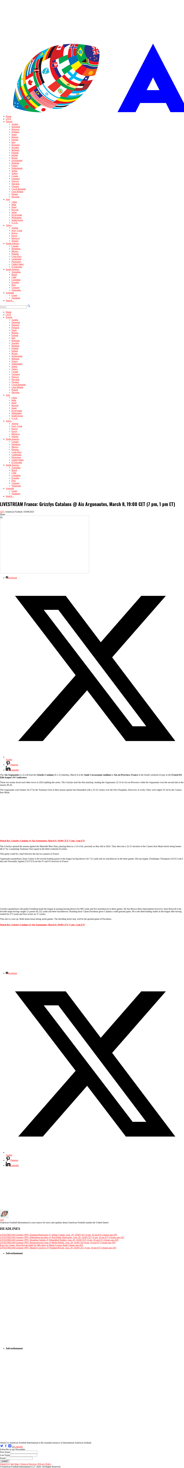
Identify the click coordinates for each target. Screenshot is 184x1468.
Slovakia (15, 184)
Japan (14, 212)
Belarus (15, 137)
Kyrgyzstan (17, 215)
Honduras (16, 248)
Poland (15, 194)
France (15, 165)
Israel (14, 207)
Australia (10, 292)
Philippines (17, 217)
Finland (15, 152)
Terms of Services (28, 1464)
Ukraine (15, 186)
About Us (4, 1464)
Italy (14, 142)
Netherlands (17, 168)
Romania (16, 145)
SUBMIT (4, 1461)
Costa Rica (16, 256)
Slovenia (15, 197)
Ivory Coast (17, 230)
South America (12, 269)
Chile (14, 277)
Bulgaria (15, 163)
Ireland (15, 155)
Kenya (15, 233)
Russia (15, 158)
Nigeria (15, 241)
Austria (15, 124)
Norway (15, 181)
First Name (5, 1452)
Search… (10, 300)
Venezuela (16, 290)
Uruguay (16, 287)
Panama (15, 254)
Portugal (15, 132)
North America (12, 243)
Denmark (16, 127)
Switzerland (17, 160)
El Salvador (17, 267)
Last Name (5, 1455)
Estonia (15, 139)
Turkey (15, 173)
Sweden (15, 147)
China (14, 202)
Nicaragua (16, 261)
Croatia (15, 176)
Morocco (16, 238)
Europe (9, 121)
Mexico (15, 251)
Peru (14, 285)
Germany (16, 178)
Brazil (14, 274)
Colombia (16, 280)
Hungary (16, 129)
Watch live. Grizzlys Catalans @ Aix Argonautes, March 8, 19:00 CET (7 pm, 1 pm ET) (42, 840)
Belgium (15, 150)
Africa (9, 225)
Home (8, 116)
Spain (14, 134)
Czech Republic (19, 189)
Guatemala (16, 259)
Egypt (14, 235)
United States (18, 264)
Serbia (14, 171)
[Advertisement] (86, 816)
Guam (14, 295)
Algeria (15, 228)
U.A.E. (15, 222)
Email (2, 1458)
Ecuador (15, 282)
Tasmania (16, 298)
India (14, 204)
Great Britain (17, 191)
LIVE (8, 119)
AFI (2, 512)
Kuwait (15, 209)
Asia (8, 199)
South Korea (17, 220)
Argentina (16, 272)
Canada (15, 246)
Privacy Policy (44, 1464)
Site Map (14, 1464)
